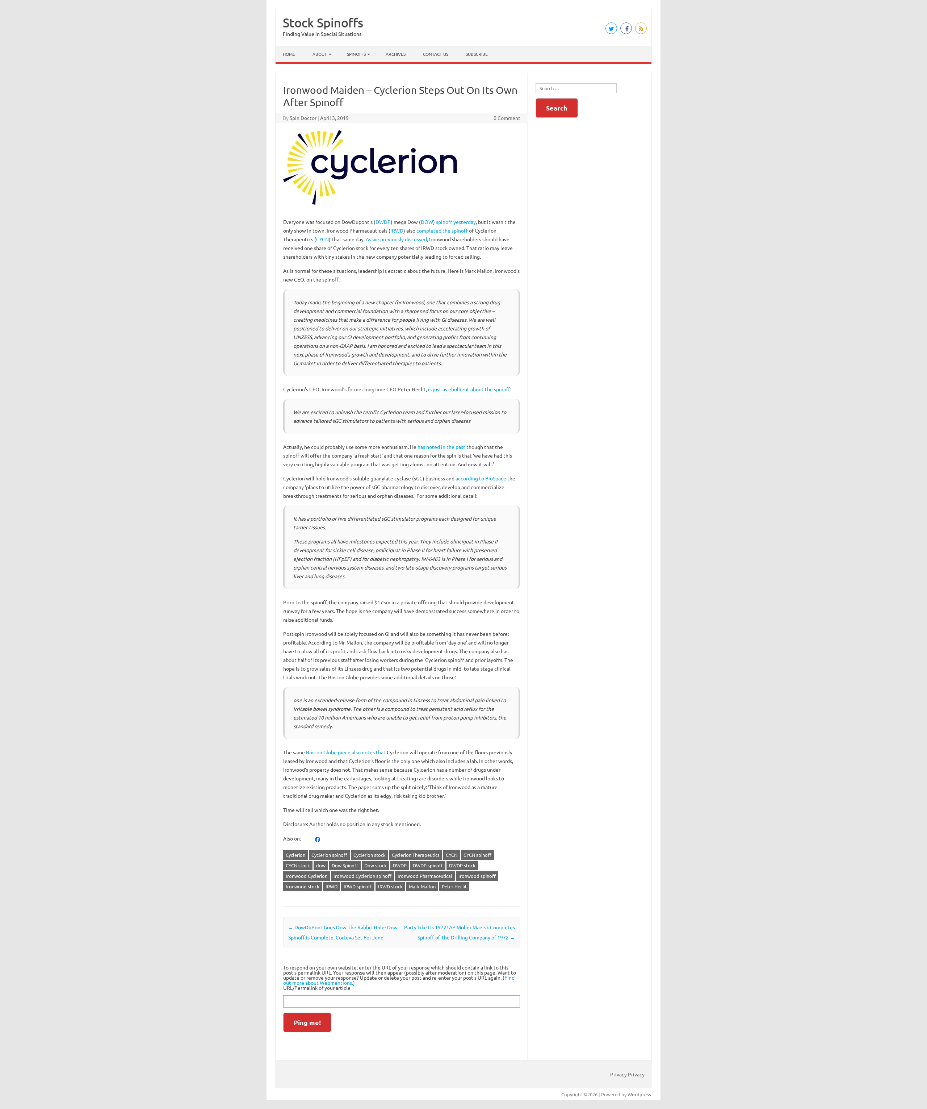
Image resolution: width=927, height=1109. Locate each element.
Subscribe (477, 54)
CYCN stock (298, 865)
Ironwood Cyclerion (306, 876)
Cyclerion (295, 855)
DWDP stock (462, 865)
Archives (396, 54)
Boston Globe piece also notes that (346, 752)
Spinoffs (356, 54)
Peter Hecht (454, 886)
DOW (427, 221)
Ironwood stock (302, 886)
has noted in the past (441, 446)
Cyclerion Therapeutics (416, 855)
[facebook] (317, 839)
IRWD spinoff (358, 886)
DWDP (383, 221)
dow (321, 865)
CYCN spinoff (477, 855)
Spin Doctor (303, 117)
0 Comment (507, 117)
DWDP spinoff (428, 865)
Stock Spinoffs (323, 22)
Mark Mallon (422, 886)
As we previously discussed (396, 239)
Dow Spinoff (345, 865)
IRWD (396, 230)
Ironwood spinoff (477, 876)
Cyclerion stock (369, 855)
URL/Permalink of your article (317, 987)
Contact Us (435, 54)
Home (289, 54)
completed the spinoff (442, 230)
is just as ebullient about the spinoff (469, 389)
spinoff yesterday (456, 221)
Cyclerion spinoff (329, 855)
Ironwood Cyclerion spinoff (362, 876)
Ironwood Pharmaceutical (425, 876)
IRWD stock (390, 886)
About (320, 54)
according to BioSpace (481, 478)
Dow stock (375, 865)
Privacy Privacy (627, 1074)
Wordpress (639, 1094)
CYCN (322, 239)
